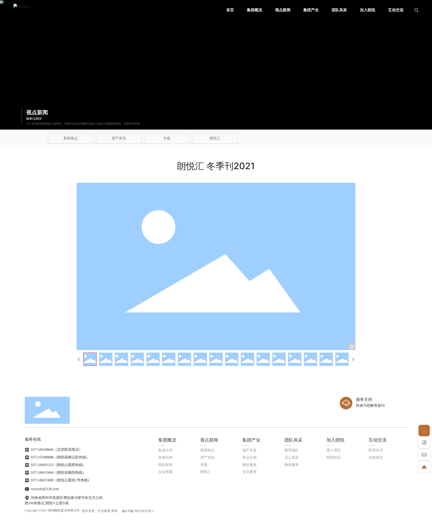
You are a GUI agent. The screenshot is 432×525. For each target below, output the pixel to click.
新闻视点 (70, 138)
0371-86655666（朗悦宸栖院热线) (56, 472)
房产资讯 (119, 138)
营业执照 (161, 511)
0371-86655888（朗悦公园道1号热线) (59, 480)
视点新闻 (37, 112)
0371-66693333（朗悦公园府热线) (56, 465)
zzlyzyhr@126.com (44, 489)
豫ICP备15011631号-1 (138, 511)
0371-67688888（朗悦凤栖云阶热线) (58, 457)
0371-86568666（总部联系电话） (56, 449)
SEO (172, 511)
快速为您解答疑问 (370, 405)
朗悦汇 (214, 138)
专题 (166, 138)
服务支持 (364, 399)
